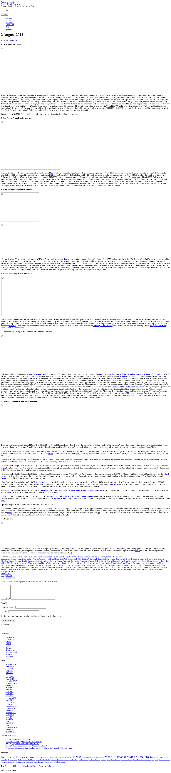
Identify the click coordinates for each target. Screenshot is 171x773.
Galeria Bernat (100, 561)
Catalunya (33, 757)
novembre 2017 (11, 683)
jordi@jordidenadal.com (28, 766)
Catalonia (24, 757)
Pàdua (35, 762)
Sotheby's (99, 569)
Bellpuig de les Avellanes (105, 559)
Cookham (31, 561)
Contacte (9, 29)
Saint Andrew (95, 567)
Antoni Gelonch (11, 746)
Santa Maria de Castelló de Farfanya (76, 569)
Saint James (121, 567)
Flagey (59, 561)
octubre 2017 (10, 685)
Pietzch (135, 760)
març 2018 (9, 675)
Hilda (162, 561)
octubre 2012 (10, 711)
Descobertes (27, 557)
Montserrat (86, 757)
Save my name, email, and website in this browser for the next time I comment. (33, 616)
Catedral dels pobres (131, 559)
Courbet (39, 561)
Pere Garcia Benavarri (19, 567)
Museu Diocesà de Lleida (81, 565)
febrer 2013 (10, 704)
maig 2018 (9, 671)
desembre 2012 (11, 706)
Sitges (93, 569)
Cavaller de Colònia (156, 559)
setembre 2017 (11, 687)
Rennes (31, 567)
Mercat (61, 557)
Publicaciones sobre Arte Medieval (24, 762)
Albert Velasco (32, 559)
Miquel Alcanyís (64, 757)
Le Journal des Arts (67, 563)
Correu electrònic (8, 607)
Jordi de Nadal (6, 4)
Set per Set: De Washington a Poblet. (25, 744)
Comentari (5, 599)
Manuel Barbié (104, 563)
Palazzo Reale (39, 760)
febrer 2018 (10, 677)
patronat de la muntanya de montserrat (61, 760)
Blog (7, 27)
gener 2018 (10, 679)
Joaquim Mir (39, 563)
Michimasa (34, 565)
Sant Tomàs (57, 569)
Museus (73, 557)
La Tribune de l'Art (52, 563)
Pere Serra (103, 760)
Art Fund (55, 559)
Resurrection (60, 567)
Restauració (10, 650)
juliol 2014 (9, 702)
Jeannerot (20, 563)
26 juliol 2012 (6, 574)
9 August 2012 (6, 576)
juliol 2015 (9, 694)
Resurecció (51, 567)
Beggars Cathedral (88, 559)
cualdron (46, 561)
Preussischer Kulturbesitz (7, 762)
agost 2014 (10, 700)
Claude (11, 561)
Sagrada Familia (83, 567)
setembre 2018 (11, 664)
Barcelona (6, 757)
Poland (139, 760)
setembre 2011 (11, 732)
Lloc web (4, 612)
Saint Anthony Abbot (108, 567)
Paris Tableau (46, 760)
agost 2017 (10, 690)
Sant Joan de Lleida (37, 569)
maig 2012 (9, 721)
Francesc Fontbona (13, 742)
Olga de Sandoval (136, 565)
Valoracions (10, 23)
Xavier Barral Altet (155, 569)
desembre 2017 (11, 681)
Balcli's (62, 559)
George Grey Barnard (126, 561)
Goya (47, 757)
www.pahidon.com (42, 553)
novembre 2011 (11, 727)
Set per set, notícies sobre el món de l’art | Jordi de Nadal (26, 748)
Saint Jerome (131, 567)
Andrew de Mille (45, 559)
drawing (53, 561)
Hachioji (156, 561)
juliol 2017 (9, 692)
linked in (50, 766)
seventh (123, 376)
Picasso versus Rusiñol (126, 760)
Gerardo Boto (140, 561)
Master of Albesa (152, 563)
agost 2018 (10, 666)
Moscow (96, 757)
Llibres (19, 557)
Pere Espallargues (83, 760)
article (9, 513)
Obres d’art (10, 25)
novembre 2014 (11, 698)
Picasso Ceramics (115, 760)
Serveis (8, 20)
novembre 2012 (11, 708)
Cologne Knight (21, 561)
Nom (3, 603)
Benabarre (119, 559)
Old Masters (161, 757)
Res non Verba (40, 567)
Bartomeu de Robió (73, 559)
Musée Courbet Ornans (62, 565)
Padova (33, 760)
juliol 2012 (9, 717)
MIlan (58, 757)
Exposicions (47, 557)
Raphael (40, 762)
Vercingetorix (143, 569)
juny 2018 (9, 668)
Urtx (135, 569)
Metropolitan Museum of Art (18, 565)
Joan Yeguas (29, 563)
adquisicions (22, 559)
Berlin (15, 757)
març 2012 (9, 725)
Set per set (101, 557)
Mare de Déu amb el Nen (135, 563)
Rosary (68, 567)
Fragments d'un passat (71, 561)
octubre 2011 (10, 729)
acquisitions (12, 559)
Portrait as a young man (147, 760)
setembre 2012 (11, 713)
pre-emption (166, 760)
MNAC (42, 565)
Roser (74, 567)
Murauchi (49, 565)
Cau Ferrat (144, 559)
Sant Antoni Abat (13, 569)
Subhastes (12, 557)
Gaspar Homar (112, 561)
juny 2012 (9, 719)
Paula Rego (75, 760)
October (153, 757)
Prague (161, 760)
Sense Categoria (11, 652)
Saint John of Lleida (144, 567)
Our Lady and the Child (152, 565)
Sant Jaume (25, 569)
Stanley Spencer (110, 569)
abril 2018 (9, 673)
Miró (70, 757)
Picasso (109, 760)
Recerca (87, 557)
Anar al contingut (7, 2)
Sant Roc (49, 569)
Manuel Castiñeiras (118, 563)
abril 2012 (9, 723)
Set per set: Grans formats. (21, 740)
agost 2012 (10, 715)
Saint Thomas (158, 567)
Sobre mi (9, 18)
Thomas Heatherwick (124, 569)
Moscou (91, 757)
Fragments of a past (87, 561)
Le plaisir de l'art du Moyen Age (87, 563)
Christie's (4, 561)
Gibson (149, 561)
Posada (156, 760)
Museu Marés (97, 565)
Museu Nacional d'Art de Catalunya (115, 565)
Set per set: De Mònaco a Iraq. (61, 748)
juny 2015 (9, 696)
